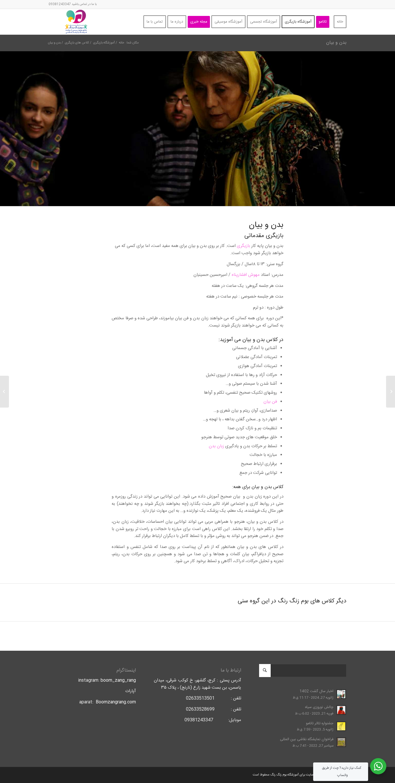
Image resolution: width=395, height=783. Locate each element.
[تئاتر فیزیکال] (390, 392)
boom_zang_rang (118, 680)
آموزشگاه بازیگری (104, 43)
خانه (121, 43)
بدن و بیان (336, 43)
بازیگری (243, 246)
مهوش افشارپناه (246, 274)
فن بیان (270, 401)
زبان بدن (216, 446)
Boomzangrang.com (116, 702)
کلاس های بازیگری (77, 43)
